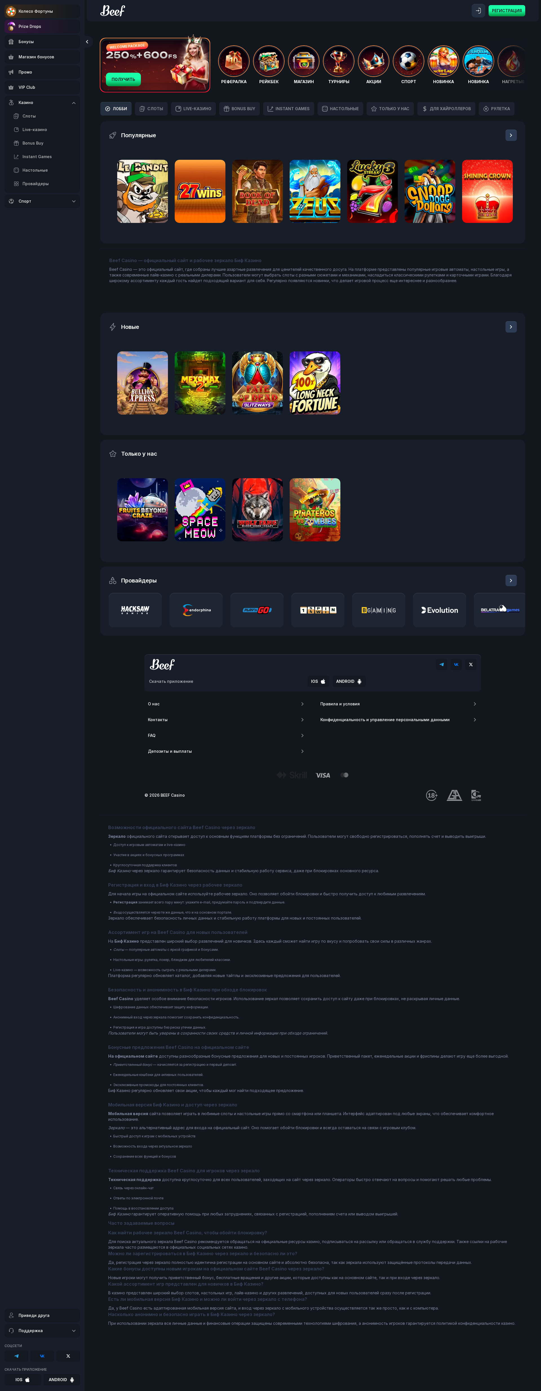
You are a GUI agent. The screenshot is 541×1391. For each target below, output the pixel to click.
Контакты (158, 719)
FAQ (152, 735)
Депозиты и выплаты (170, 751)
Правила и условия (340, 703)
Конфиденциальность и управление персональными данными (385, 719)
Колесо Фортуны (36, 11)
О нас (153, 703)
